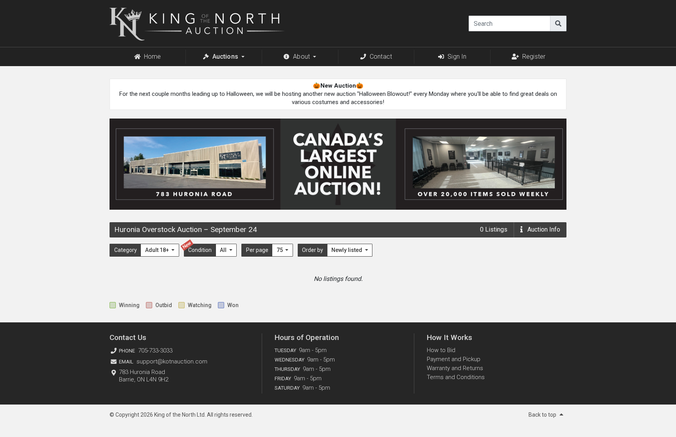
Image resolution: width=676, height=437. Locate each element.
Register (533, 56)
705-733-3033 (155, 350)
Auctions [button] (225, 56)
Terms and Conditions (456, 377)
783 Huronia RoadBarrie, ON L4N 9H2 (143, 376)
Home (152, 56)
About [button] (301, 56)
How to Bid (441, 350)
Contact (381, 56)
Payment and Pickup (453, 359)
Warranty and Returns (455, 368)
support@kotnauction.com (172, 361)
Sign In (457, 56)
